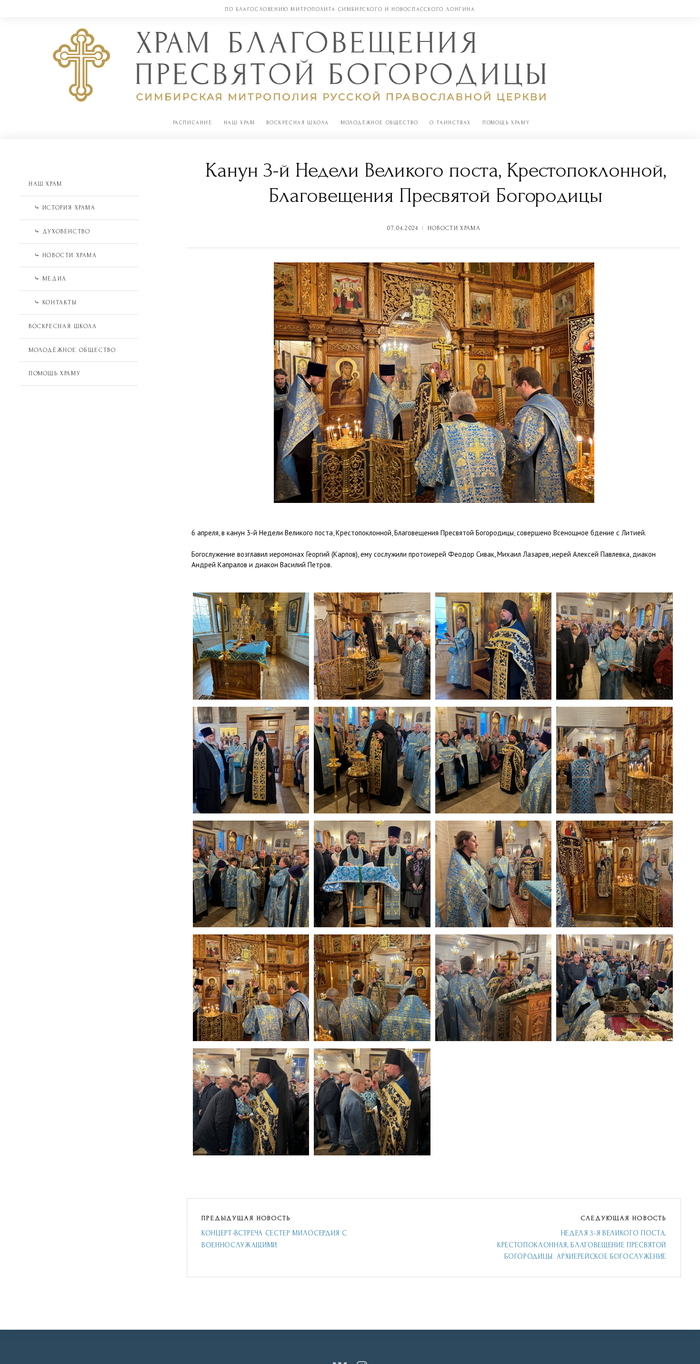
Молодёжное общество (379, 123)
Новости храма (454, 228)
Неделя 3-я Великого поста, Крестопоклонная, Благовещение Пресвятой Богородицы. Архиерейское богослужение (581, 1245)
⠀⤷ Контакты (53, 302)
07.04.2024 (402, 228)
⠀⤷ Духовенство (59, 231)
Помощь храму (506, 123)
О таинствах (450, 123)
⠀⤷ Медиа (48, 278)
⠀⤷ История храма (62, 207)
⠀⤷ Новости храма (63, 255)
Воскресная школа (297, 123)
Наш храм (239, 123)
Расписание (192, 123)
